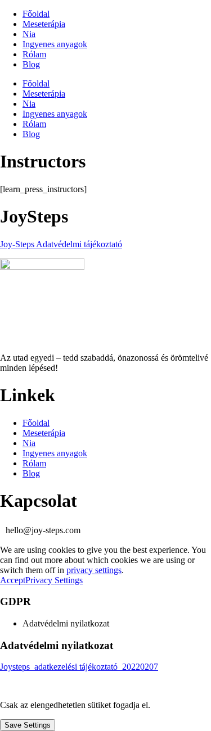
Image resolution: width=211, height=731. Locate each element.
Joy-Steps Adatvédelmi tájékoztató (61, 244)
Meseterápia (44, 24)
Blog (31, 64)
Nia (29, 34)
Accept (12, 580)
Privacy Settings (54, 580)
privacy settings (94, 570)
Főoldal (36, 14)
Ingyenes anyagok (55, 44)
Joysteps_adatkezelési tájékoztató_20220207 (79, 666)
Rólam (34, 54)
